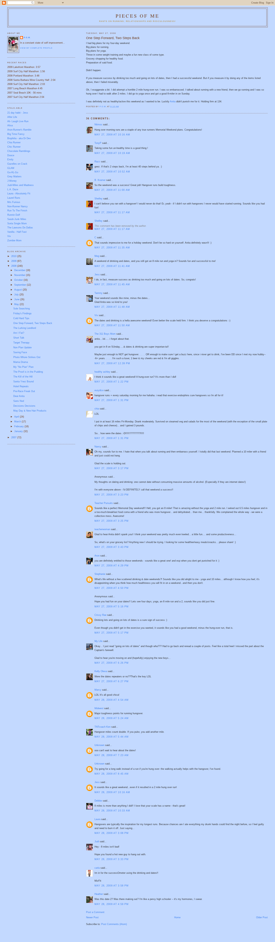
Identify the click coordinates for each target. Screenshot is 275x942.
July (16, 294)
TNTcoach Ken (102, 726)
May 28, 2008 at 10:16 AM (112, 792)
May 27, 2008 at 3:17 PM (111, 468)
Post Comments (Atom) (114, 924)
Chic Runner (14, 146)
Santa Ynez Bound (23, 381)
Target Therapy (21, 342)
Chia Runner (14, 142)
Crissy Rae (100, 615)
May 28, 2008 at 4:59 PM (111, 904)
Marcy (97, 689)
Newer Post (92, 917)
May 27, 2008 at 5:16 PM (111, 606)
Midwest (98, 708)
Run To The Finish (17, 210)
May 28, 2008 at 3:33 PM (111, 859)
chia (96, 408)
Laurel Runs (13, 197)
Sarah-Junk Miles (16, 219)
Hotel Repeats (21, 386)
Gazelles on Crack (17, 163)
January (19, 431)
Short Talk (18, 337)
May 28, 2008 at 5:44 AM (111, 736)
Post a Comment (95, 912)
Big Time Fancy (16, 134)
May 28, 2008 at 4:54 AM (111, 699)
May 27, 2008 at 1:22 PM (111, 381)
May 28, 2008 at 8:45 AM (111, 773)
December (20, 270)
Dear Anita (19, 396)
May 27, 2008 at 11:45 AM (112, 284)
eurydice (99, 390)
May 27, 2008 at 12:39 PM (112, 363)
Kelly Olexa (100, 671)
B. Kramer (100, 180)
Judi (96, 841)
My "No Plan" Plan (23, 367)
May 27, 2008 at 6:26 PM (111, 662)
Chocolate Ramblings (18, 151)
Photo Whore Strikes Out (26, 357)
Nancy (97, 446)
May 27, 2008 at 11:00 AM (112, 190)
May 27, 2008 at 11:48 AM (112, 306)
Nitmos (98, 124)
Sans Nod (18, 401)
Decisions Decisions (24, 405)
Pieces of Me (137, 16)
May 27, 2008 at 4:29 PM (111, 565)
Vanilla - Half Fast (17, 231)
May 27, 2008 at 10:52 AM (112, 171)
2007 (14, 437)
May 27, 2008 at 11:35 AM (112, 247)
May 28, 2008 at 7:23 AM (111, 755)
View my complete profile (36, 48)
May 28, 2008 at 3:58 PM (111, 885)
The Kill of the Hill (23, 376)
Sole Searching (21, 308)
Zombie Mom (14, 240)
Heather (98, 894)
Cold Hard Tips (21, 318)
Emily (10, 159)
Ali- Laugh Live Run (17, 121)
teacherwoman (102, 529)
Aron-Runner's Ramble (19, 129)
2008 (14, 265)
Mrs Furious (13, 202)
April (17, 416)
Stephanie (99, 574)
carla (97, 867)
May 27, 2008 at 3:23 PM (111, 494)
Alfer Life (12, 117)
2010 (14, 256)
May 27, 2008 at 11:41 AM (112, 266)
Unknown (99, 745)
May (17, 304)
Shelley (98, 198)
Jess (97, 274)
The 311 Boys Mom (105, 333)
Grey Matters (14, 176)
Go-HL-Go (12, 172)
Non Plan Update (22, 347)
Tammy (98, 293)
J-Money (12, 180)
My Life (98, 641)
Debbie (98, 800)
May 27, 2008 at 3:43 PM (111, 547)
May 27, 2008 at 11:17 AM (112, 212)
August (18, 289)
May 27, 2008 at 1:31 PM (111, 400)
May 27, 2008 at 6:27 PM (111, 681)
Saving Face (20, 352)
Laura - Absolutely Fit (18, 193)
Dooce (10, 155)
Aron (97, 555)
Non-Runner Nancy (17, 206)
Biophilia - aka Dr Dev (19, 138)
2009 (14, 261)
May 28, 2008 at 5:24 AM (111, 718)
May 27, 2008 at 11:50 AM (112, 325)
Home (177, 917)
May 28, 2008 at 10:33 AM (112, 810)
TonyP (97, 143)
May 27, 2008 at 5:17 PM (111, 632)
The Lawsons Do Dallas (20, 227)
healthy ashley (102, 371)
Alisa (10, 125)
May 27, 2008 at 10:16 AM (112, 134)
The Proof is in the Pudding (28, 371)
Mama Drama (20, 362)
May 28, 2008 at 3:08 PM (111, 833)
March (18, 421)
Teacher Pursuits (103, 503)
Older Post (262, 917)
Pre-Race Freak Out (24, 391)
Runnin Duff (13, 214)
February (19, 426)
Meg (96, 256)
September (20, 284)
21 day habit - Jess (17, 112)
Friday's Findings (22, 313)
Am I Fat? (18, 332)
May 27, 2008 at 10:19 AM (112, 153)
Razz (97, 161)
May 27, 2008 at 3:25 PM (111, 520)
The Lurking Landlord (24, 328)
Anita (173, 101)
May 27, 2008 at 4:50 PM (111, 588)
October (19, 280)
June (17, 299)
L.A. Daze (12, 189)
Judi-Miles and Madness (20, 185)
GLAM (10, 168)
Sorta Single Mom (17, 223)
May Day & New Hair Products (29, 410)
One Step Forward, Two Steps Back (32, 323)
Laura (97, 819)
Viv (96, 315)
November (20, 275)
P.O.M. (27, 37)
